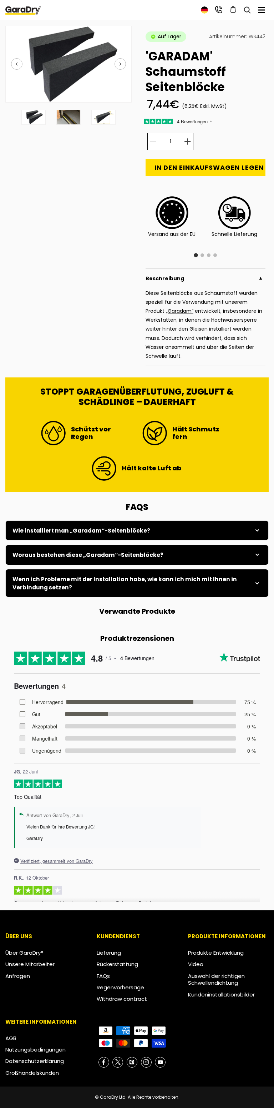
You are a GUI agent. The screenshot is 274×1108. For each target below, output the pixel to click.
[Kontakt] (218, 9)
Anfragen (17, 976)
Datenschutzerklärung (34, 1061)
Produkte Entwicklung (216, 952)
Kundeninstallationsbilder (221, 994)
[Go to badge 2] (202, 255)
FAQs (103, 976)
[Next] (120, 64)
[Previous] (16, 64)
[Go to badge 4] (215, 255)
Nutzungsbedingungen (35, 1049)
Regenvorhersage (120, 987)
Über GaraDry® (24, 952)
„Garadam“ (179, 311)
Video (195, 964)
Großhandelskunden (32, 1073)
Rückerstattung (117, 964)
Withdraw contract (122, 999)
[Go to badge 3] (208, 255)
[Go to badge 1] (196, 255)
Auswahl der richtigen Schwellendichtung (216, 979)
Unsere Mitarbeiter (30, 964)
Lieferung (109, 952)
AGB (10, 1038)
